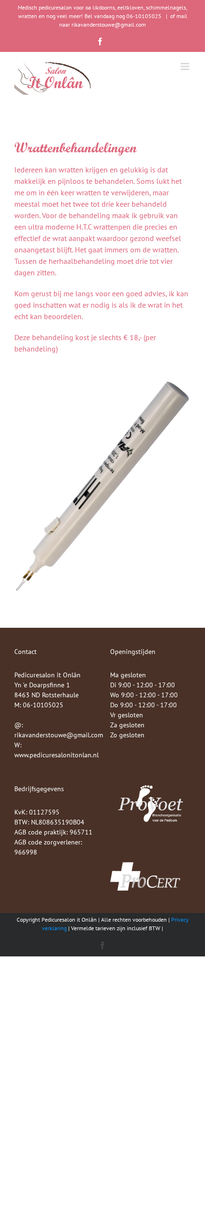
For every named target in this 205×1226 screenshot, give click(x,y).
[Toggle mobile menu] (186, 66)
